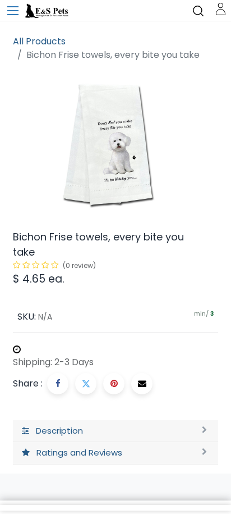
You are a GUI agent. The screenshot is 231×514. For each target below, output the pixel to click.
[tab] (115, 431)
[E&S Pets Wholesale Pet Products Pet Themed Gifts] (48, 11)
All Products (39, 41)
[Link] (220, 8)
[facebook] (57, 383)
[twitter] (85, 383)
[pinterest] (113, 383)
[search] (198, 10)
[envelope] (142, 383)
